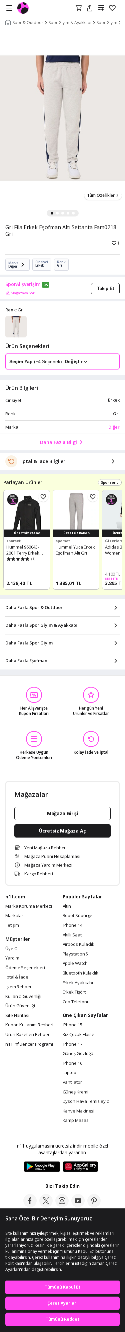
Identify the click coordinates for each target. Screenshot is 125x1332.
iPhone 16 (72, 1063)
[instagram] (62, 1205)
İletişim (12, 925)
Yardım (12, 958)
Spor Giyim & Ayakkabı (70, 22)
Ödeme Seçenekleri (25, 968)
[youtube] (78, 1205)
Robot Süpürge (78, 915)
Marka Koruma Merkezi (28, 906)
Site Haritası (17, 1015)
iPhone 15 (72, 1025)
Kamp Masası (76, 1120)
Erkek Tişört (74, 992)
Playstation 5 (75, 954)
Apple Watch (75, 963)
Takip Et (105, 288)
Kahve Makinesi (79, 1111)
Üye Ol (11, 948)
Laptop (69, 1072)
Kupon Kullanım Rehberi (29, 1025)
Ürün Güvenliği (20, 1006)
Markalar (14, 915)
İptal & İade (16, 977)
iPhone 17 (72, 1044)
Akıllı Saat (72, 935)
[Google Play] (42, 1167)
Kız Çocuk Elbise (79, 1034)
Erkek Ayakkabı (78, 983)
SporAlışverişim (23, 284)
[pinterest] (94, 1205)
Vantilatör (72, 1082)
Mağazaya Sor (23, 292)
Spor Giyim (107, 22)
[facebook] (30, 1205)
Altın (67, 906)
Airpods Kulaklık (79, 944)
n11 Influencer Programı (29, 1044)
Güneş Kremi (75, 1092)
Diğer (114, 427)
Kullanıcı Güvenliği (23, 996)
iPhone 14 (72, 925)
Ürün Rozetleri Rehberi (28, 1034)
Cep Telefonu (76, 1002)
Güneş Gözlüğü (78, 1053)
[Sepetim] (78, 8)
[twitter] (46, 1205)
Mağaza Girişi (62, 813)
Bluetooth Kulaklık (80, 973)
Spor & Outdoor (28, 22)
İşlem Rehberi (19, 987)
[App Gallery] (80, 1167)
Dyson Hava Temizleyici (86, 1101)
